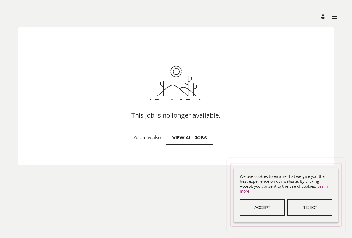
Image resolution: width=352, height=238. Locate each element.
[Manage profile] (323, 16)
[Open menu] (335, 16)
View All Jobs (189, 137)
